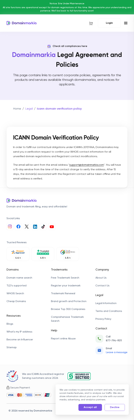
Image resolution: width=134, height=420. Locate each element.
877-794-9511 (114, 340)
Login (109, 23)
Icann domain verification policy (59, 108)
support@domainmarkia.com (86, 165)
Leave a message (116, 352)
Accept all (90, 407)
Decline (114, 407)
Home (17, 108)
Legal (29, 108)
